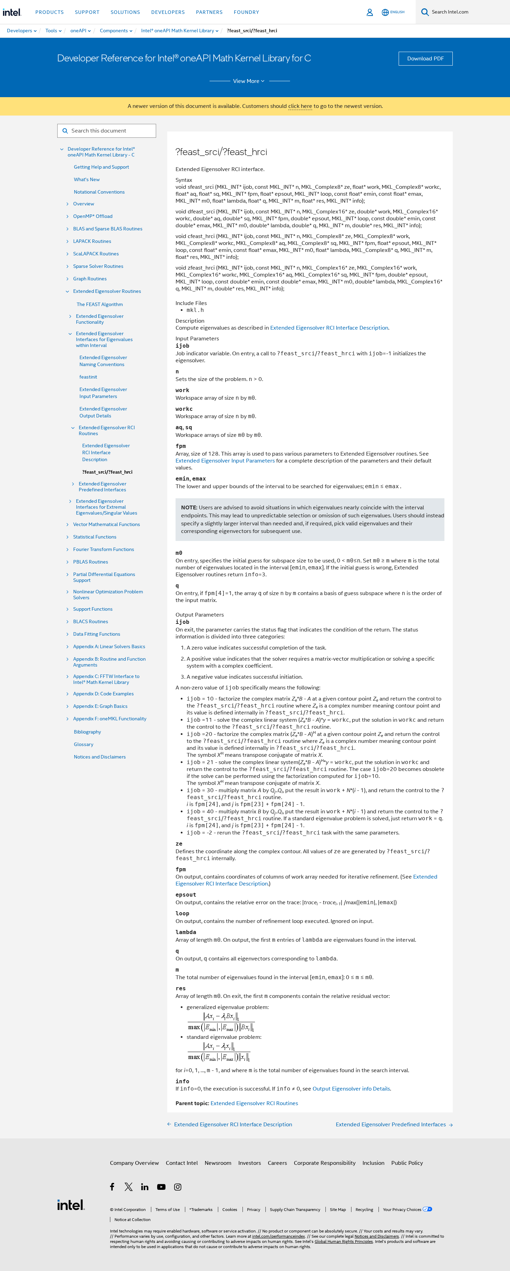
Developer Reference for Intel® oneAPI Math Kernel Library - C (101, 152)
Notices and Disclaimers (100, 757)
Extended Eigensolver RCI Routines (107, 431)
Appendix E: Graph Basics (100, 706)
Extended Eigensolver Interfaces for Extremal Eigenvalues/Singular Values (106, 507)
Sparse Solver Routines (98, 266)
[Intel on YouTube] (161, 1188)
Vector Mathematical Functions (106, 524)
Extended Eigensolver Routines (107, 291)
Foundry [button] (247, 12)
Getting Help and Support (101, 167)
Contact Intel (182, 1163)
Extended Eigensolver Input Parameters (225, 460)
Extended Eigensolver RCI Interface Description (106, 452)
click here (300, 106)
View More (246, 81)
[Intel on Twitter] (129, 1188)
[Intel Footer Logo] (71, 1204)
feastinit (88, 377)
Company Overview (134, 1163)
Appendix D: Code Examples (103, 694)
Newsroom (218, 1163)
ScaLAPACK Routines (96, 254)
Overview (83, 204)
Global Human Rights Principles (344, 1241)
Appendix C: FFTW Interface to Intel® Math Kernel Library (106, 679)
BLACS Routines (90, 622)
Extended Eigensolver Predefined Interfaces (102, 487)
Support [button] (87, 12)
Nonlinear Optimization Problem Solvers (108, 595)
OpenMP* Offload (92, 216)
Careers (277, 1163)
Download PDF (425, 58)
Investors (249, 1163)
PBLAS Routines (90, 562)
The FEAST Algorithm (100, 304)
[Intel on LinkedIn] (145, 1188)
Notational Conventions (99, 192)
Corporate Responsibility (325, 1163)
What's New (87, 179)
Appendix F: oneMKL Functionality (109, 719)
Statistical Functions (95, 537)
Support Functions (93, 609)
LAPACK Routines (92, 241)
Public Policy (407, 1163)
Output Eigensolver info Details (351, 1088)
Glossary (83, 744)
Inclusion (373, 1163)
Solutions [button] (125, 12)
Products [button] (49, 12)
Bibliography (87, 732)
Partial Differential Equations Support (104, 577)
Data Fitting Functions (96, 634)
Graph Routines (90, 279)
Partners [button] (209, 12)
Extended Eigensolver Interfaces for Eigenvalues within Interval (104, 339)
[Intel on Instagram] (178, 1188)
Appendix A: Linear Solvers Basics (109, 647)
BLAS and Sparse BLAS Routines (108, 229)
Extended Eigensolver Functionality (100, 319)
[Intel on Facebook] (112, 1188)
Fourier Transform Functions (103, 549)
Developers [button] (168, 12)
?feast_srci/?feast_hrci (107, 472)
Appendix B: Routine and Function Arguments (109, 662)
